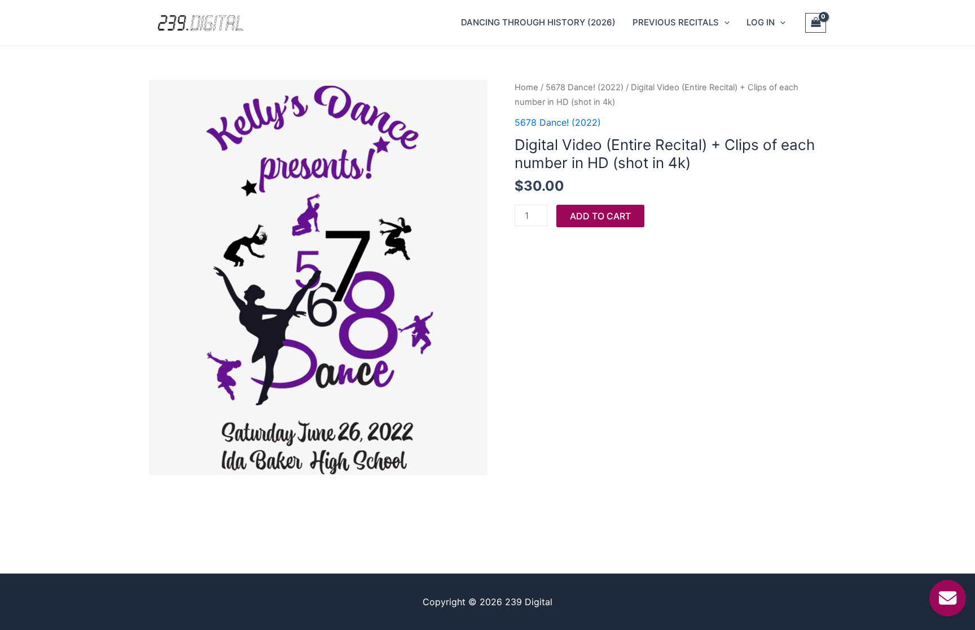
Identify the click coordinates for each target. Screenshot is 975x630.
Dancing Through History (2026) (538, 22)
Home (526, 87)
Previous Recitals (676, 22)
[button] (724, 22)
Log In (760, 22)
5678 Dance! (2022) (584, 87)
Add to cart (600, 216)
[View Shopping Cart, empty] (815, 23)
